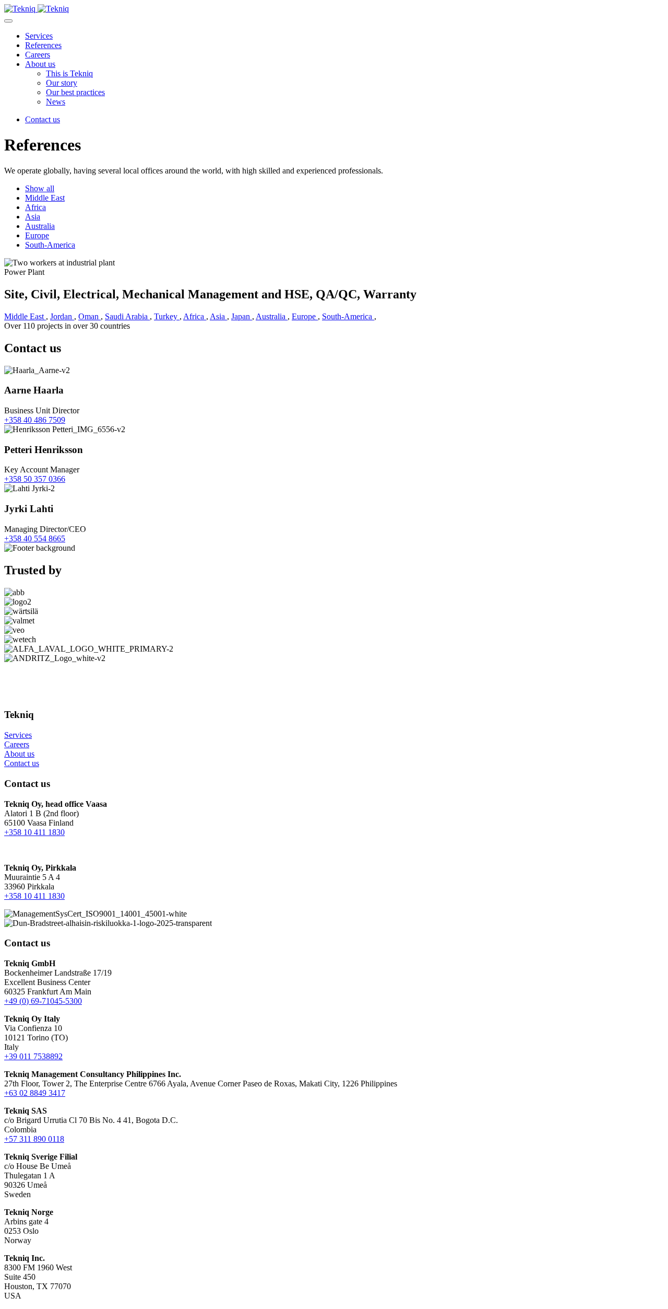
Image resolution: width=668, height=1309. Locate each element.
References (43, 45)
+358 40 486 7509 (34, 419)
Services (39, 35)
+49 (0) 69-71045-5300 (43, 1001)
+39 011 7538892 (33, 1056)
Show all (39, 188)
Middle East (45, 197)
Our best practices (75, 92)
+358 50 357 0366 (34, 478)
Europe (37, 235)
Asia (32, 216)
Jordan (62, 316)
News (55, 101)
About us (40, 64)
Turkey (167, 316)
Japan (241, 316)
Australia (40, 226)
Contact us (42, 119)
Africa (35, 207)
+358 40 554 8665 (34, 538)
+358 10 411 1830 (34, 832)
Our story (61, 82)
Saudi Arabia (127, 316)
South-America (50, 244)
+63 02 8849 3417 (34, 1092)
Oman (89, 316)
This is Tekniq (69, 73)
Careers (37, 54)
